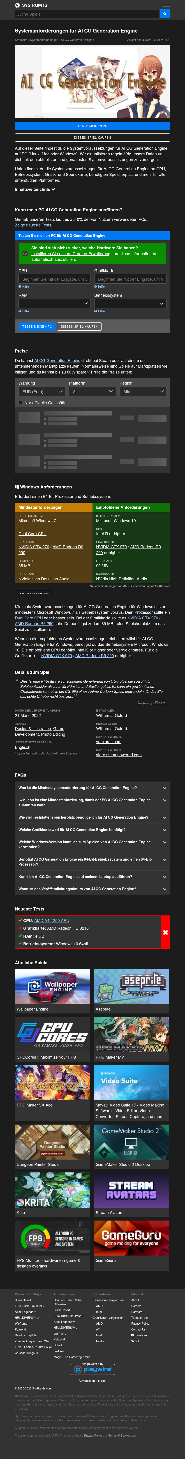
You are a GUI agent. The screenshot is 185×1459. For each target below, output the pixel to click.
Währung (26, 383)
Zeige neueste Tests (33, 225)
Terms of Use (139, 1317)
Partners (136, 1312)
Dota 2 (58, 1345)
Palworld (20, 1329)
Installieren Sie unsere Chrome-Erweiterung (70, 253)
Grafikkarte (104, 270)
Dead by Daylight (26, 1335)
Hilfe (25, 287)
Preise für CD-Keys (28, 1294)
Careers (136, 1306)
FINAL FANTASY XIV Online (33, 1347)
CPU (22, 270)
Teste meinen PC (92, 126)
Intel (99, 1312)
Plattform (77, 383)
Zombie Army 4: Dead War (32, 1341)
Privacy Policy (140, 1323)
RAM (23, 295)
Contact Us (138, 1329)
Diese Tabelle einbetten (33, 593)
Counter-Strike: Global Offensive (68, 1302)
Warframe (21, 1323)
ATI (98, 1329)
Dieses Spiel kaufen (92, 137)
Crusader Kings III (26, 1353)
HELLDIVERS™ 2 (27, 1317)
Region (126, 383)
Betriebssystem (108, 295)
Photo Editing (53, 734)
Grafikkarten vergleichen (107, 1317)
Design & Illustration (33, 728)
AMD (99, 1306)
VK (136, 1341)
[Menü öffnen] (166, 4)
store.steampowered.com (119, 754)
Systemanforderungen (44, 39)
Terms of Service (119, 1435)
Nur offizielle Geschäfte (46, 402)
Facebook (140, 1335)
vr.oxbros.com (108, 741)
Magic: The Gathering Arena (72, 1357)
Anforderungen (64, 1294)
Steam (159, 702)
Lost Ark (59, 1351)
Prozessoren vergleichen (108, 1300)
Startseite (31, 5)
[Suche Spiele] (165, 13)
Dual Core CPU (32, 533)
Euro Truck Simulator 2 (29, 1306)
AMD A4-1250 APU (51, 920)
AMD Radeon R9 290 (34, 623)
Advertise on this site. (92, 1380)
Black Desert (23, 1300)
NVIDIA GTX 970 (33, 546)
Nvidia (100, 1341)
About (135, 1300)
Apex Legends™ (25, 1312)
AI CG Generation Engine (57, 360)
